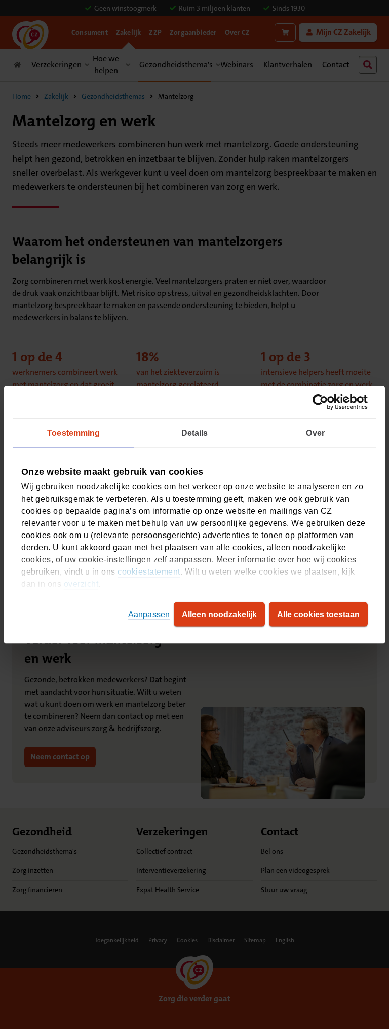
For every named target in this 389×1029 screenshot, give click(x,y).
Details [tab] (194, 432)
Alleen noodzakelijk (219, 613)
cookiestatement (149, 571)
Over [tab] (315, 432)
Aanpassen (149, 613)
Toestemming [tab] (73, 432)
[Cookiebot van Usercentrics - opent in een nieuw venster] (323, 402)
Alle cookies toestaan (318, 613)
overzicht (81, 583)
